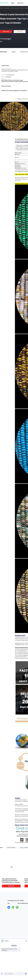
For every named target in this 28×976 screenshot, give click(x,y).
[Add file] (2, 973)
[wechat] (17, 907)
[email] (8, 907)
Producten (6, 8)
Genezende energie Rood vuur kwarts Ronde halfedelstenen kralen (11, 880)
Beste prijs (6, 31)
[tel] (21, 907)
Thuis (1, 8)
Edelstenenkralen (14, 8)
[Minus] (26, 941)
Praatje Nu (19, 31)
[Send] (26, 973)
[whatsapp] (13, 907)
